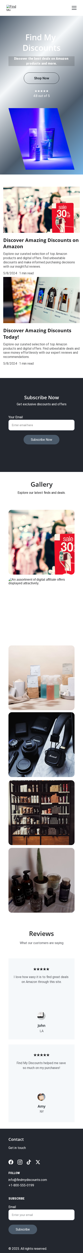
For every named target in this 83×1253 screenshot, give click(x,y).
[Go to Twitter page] (37, 1162)
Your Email (15, 417)
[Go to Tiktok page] (28, 1162)
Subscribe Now (41, 440)
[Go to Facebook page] (10, 1162)
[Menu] (74, 8)
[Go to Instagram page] (20, 1162)
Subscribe (23, 1229)
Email (12, 1207)
